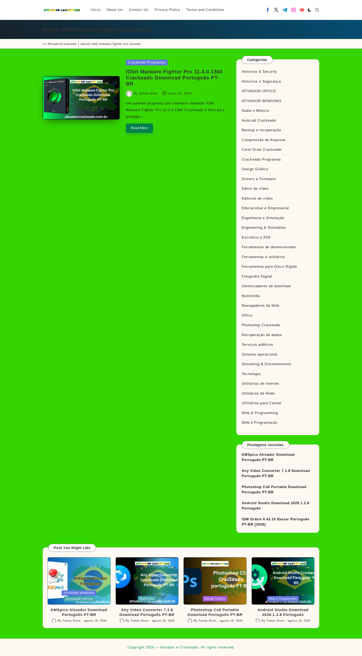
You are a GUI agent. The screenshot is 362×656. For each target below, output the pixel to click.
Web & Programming (260, 413)
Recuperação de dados (262, 335)
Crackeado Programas (146, 62)
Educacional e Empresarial (265, 208)
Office (247, 315)
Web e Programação (259, 423)
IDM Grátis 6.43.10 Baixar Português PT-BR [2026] (275, 522)
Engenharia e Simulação (263, 218)
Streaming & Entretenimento (266, 364)
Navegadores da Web (260, 306)
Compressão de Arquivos (264, 140)
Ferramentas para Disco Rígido (269, 267)
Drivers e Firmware (259, 179)
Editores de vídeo (257, 198)
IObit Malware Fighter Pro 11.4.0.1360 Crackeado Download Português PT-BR (174, 78)
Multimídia (251, 296)
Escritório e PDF (256, 237)
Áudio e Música (255, 111)
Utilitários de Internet (260, 384)
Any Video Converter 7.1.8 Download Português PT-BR (276, 473)
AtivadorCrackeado (62, 43)
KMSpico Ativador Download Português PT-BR (268, 457)
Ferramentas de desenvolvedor (269, 247)
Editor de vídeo (255, 189)
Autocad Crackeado (259, 120)
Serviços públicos (257, 345)
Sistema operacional (260, 354)
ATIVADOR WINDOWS (261, 101)
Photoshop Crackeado (261, 325)
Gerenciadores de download (266, 286)
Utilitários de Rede (258, 393)
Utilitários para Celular (262, 403)
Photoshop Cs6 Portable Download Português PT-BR (274, 489)
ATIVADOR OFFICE (259, 91)
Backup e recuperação (261, 130)
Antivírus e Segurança (261, 81)
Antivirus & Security (259, 72)
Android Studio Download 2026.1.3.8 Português (275, 506)
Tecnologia (251, 374)
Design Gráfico (255, 169)
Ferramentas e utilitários (263, 257)
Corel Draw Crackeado (262, 150)
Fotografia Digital (257, 276)
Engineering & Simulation (264, 228)
